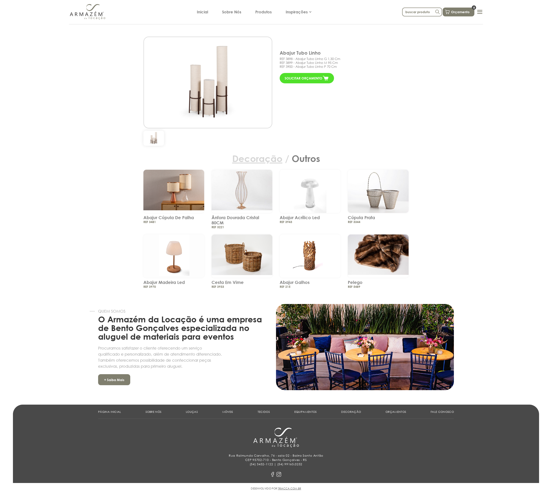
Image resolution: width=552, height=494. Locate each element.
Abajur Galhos (295, 282)
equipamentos (305, 411)
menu (480, 12)
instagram (278, 474)
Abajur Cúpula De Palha (168, 217)
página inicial (109, 411)
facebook (272, 474)
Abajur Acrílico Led (300, 217)
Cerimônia (296, 21)
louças (192, 411)
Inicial (202, 12)
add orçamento (174, 188)
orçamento (462, 11)
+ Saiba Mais (114, 380)
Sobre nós (153, 411)
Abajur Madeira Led (164, 282)
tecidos (264, 411)
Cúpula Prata (361, 217)
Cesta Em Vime (228, 282)
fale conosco (442, 411)
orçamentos (396, 411)
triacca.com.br (289, 488)
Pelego (355, 282)
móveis (227, 411)
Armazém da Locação (87, 12)
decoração (351, 411)
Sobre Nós (231, 12)
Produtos (263, 12)
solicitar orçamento (303, 78)
